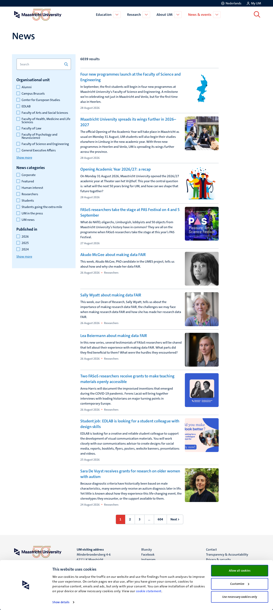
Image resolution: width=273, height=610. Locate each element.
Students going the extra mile (42, 207)
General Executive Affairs (39, 150)
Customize (237, 584)
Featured (28, 181)
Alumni (27, 87)
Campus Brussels (33, 93)
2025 (25, 243)
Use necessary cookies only (239, 597)
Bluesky (146, 549)
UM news (28, 219)
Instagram (148, 559)
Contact (211, 549)
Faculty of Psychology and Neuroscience (39, 136)
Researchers (30, 194)
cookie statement (148, 591)
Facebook (147, 554)
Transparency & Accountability (227, 554)
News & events (199, 14)
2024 (25, 249)
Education (104, 14)
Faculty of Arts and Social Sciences (45, 112)
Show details (60, 602)
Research (134, 14)
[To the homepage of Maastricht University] (38, 14)
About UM (164, 14)
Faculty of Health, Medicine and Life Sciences (46, 120)
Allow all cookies (240, 571)
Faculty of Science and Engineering (45, 144)
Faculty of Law (31, 128)
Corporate (29, 175)
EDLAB (26, 106)
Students (28, 200)
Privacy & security (218, 559)
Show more (24, 157)
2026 (25, 236)
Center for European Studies (41, 100)
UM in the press (32, 213)
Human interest (32, 187)
